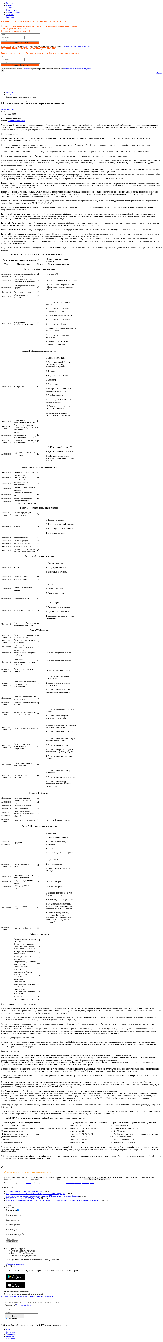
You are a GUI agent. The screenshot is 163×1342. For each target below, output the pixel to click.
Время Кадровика (14, 1229)
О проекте (10, 1334)
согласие (26, 46)
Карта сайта (11, 1332)
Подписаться (12, 1242)
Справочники (12, 10)
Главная (9, 3)
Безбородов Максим (16, 121)
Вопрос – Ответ (13, 12)
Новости (10, 5)
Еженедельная (12, 1215)
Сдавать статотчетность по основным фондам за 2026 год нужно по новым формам (42, 1196)
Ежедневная (11, 1210)
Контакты (10, 1339)
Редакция (10, 1336)
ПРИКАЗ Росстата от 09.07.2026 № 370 (23, 1198)
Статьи (9, 8)
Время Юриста (12, 1225)
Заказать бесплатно (20, 43)
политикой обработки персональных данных (77, 46)
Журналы (10, 15)
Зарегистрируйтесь (23, 1305)
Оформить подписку (15, 1264)
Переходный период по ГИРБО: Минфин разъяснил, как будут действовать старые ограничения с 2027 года (53, 1200)
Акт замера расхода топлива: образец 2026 (24, 1191)
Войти (159, 73)
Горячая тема (11, 1220)
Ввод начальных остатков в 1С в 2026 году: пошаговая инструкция (35, 1194)
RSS (8, 1329)
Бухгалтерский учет (9, 109)
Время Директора (13, 1234)
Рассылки (10, 17)
